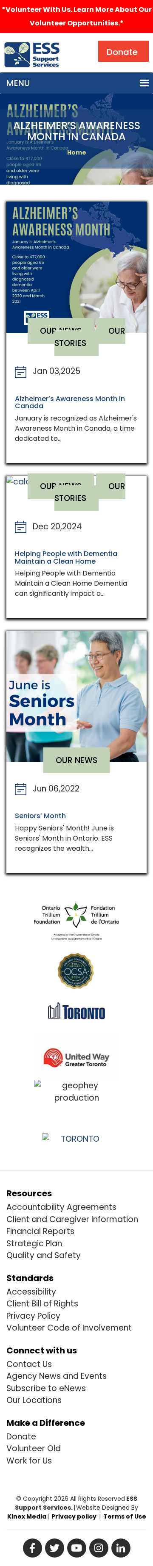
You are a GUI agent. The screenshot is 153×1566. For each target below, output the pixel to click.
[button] (18, 83)
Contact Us (29, 1364)
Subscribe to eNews (46, 1388)
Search (82, 42)
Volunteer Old (33, 1448)
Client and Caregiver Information (72, 1219)
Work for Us (29, 1460)
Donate (21, 1436)
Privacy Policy (33, 1316)
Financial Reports (40, 1231)
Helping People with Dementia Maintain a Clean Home (66, 557)
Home (76, 152)
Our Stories (89, 337)
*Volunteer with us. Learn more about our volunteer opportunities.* (77, 16)
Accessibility (31, 1292)
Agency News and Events (56, 1376)
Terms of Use (124, 1516)
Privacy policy (73, 1516)
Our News (76, 760)
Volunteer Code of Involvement (69, 1328)
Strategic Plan (34, 1243)
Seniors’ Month (40, 816)
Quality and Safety (43, 1255)
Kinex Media (26, 1516)
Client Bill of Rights (42, 1303)
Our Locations (34, 1400)
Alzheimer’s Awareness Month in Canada (70, 402)
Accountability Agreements (61, 1207)
